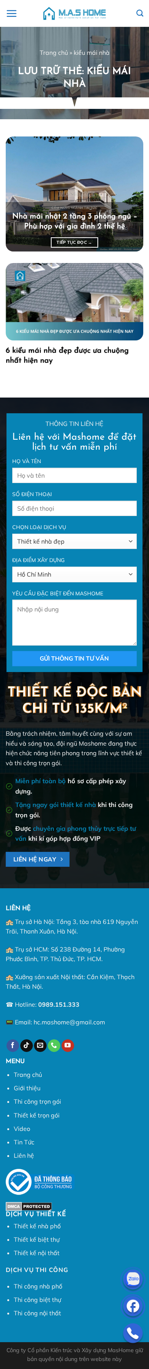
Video (22, 1128)
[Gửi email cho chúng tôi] (40, 1045)
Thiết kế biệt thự (37, 1239)
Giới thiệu (27, 1088)
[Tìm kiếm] (139, 13)
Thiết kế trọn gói (37, 1115)
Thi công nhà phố (38, 1286)
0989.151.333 (58, 1004)
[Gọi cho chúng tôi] (54, 1045)
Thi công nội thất (37, 1313)
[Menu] (11, 13)
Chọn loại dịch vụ (39, 527)
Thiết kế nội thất (37, 1253)
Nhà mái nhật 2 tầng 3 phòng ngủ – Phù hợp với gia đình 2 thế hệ (74, 221)
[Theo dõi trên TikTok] (26, 1045)
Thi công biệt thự (37, 1299)
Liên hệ (24, 1155)
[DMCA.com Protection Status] (29, 1206)
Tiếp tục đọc (74, 242)
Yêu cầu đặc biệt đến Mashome (57, 593)
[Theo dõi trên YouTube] (68, 1045)
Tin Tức (24, 1142)
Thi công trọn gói (37, 1101)
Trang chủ (54, 52)
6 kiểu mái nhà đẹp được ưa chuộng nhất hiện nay (67, 356)
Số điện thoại (32, 494)
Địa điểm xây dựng (38, 560)
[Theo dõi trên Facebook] (12, 1045)
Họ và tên (26, 461)
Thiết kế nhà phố (37, 1226)
